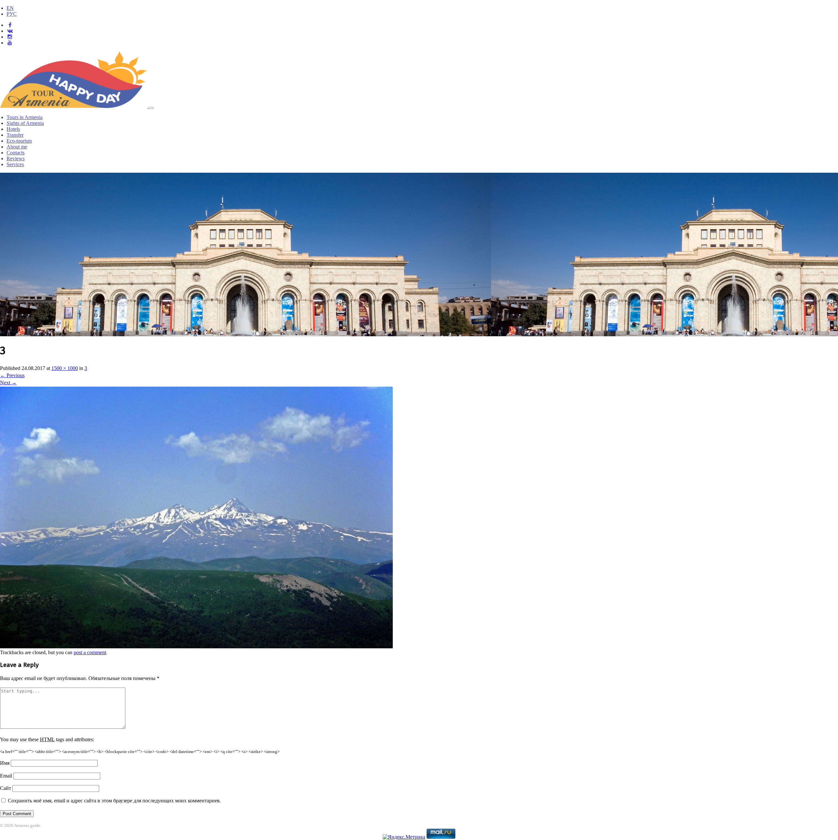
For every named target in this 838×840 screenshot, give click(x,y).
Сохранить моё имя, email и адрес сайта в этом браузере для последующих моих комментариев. (114, 800)
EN (10, 8)
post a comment (90, 652)
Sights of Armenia (25, 123)
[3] (196, 646)
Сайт (5, 788)
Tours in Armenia (25, 117)
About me (17, 146)
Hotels (13, 129)
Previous (12, 375)
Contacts (16, 152)
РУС (12, 14)
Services (15, 164)
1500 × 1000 (64, 368)
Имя (4, 763)
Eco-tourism (19, 141)
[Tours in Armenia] (74, 106)
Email (6, 776)
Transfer (15, 135)
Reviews (16, 158)
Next (8, 382)
